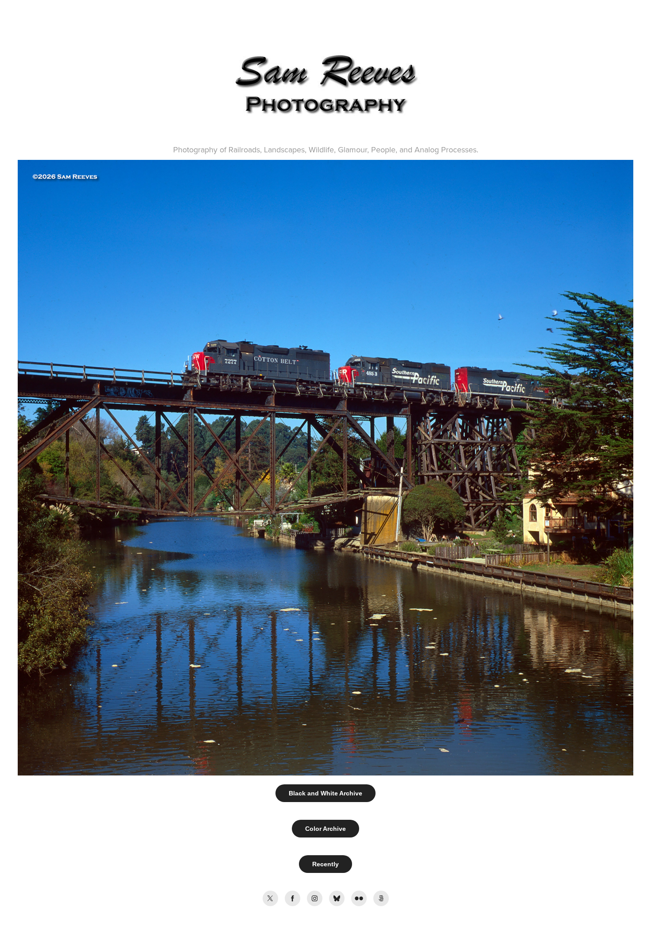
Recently (325, 864)
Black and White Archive (325, 793)
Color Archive (325, 828)
